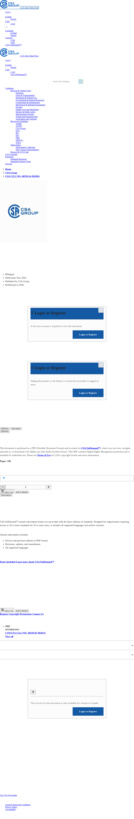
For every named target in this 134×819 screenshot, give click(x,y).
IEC (17, 133)
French (13, 19)
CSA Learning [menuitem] (11, 154)
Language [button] (9, 31)
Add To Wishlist (22, 492)
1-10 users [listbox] (5, 581)
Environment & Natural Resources (30, 100)
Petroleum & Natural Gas (26, 98)
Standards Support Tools (20, 161)
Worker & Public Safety (25, 112)
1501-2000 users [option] (18, 603)
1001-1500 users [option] (18, 601)
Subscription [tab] (16, 429)
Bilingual (10, 478)
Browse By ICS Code (19, 152)
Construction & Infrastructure (28, 102)
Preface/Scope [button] (10, 645)
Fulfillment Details (12, 760)
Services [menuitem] (8, 164)
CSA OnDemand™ (13, 45)
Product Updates (10, 767)
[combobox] (66, 81)
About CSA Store (9, 739)
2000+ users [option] (15, 606)
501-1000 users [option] (17, 598)
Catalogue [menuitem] (9, 88)
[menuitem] (75, 93)
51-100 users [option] (16, 590)
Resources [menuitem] (9, 157)
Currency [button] (9, 38)
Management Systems (25, 114)
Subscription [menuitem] (15, 145)
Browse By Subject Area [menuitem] (20, 91)
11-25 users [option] (15, 584)
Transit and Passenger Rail (27, 117)
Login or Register (46, 685)
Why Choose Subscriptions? (27, 150)
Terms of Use (44, 455)
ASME (19, 124)
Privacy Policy (11, 807)
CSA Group (21, 128)
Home (8, 169)
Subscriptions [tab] (6, 495)
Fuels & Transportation (25, 95)
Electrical (19, 93)
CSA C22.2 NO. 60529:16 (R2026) (22, 176)
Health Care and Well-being (27, 109)
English (13, 33)
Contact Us (38, 614)
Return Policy (8, 756)
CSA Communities (9, 776)
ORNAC (19, 140)
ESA (18, 131)
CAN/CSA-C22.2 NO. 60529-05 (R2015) (25, 633)
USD (7, 21)
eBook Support (8, 763)
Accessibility (10, 809)
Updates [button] (6, 654)
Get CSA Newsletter (8, 795)
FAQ (2, 786)
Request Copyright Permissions (16, 614)
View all (9, 636)
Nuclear (19, 107)
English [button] (8, 17)
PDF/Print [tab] (5, 429)
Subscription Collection (25, 147)
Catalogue (6, 750)
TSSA (18, 143)
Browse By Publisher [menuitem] (19, 121)
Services (5, 746)
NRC (18, 138)
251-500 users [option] (16, 595)
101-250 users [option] (16, 592)
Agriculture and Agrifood (26, 119)
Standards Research (18, 159)
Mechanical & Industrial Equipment (30, 105)
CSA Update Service (11, 780)
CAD (12, 24)
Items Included (8, 562)
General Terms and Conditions (17, 805)
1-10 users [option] (15, 581)
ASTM (19, 126)
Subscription (7, 743)
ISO (17, 135)
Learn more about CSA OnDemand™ (35, 562)
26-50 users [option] (15, 587)
